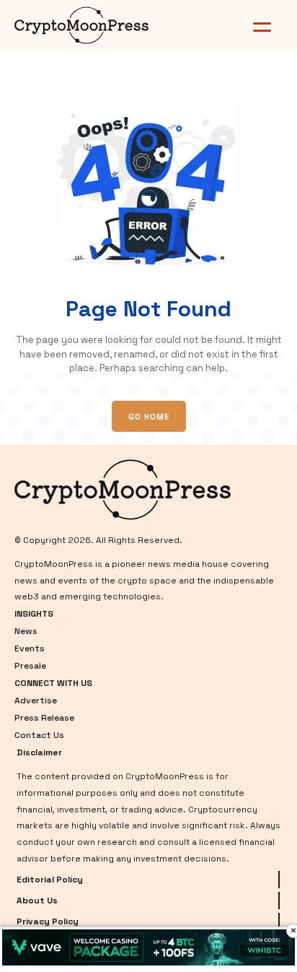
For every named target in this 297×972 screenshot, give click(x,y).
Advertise (35, 700)
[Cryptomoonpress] (101, 25)
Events (29, 648)
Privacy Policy (48, 921)
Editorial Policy (50, 879)
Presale (30, 666)
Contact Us (39, 735)
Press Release (44, 718)
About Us (37, 900)
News (25, 631)
